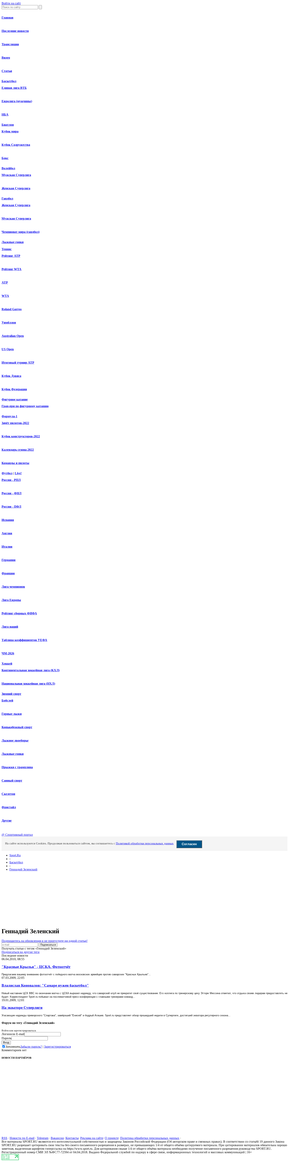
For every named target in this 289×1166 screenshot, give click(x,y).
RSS (4, 1138)
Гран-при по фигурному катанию (25, 406)
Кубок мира (10, 131)
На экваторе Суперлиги (22, 1007)
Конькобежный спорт (17, 727)
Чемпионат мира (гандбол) (21, 232)
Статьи (7, 71)
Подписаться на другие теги (21, 952)
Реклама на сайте (91, 1138)
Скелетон (8, 794)
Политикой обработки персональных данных (145, 843)
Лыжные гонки (13, 242)
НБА (5, 114)
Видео (6, 57)
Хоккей (7, 663)
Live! (18, 473)
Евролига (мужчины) (17, 101)
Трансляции (10, 44)
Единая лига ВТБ (14, 87)
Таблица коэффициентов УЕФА (24, 640)
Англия (7, 533)
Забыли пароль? (31, 1046)
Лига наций (10, 626)
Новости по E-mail (22, 1138)
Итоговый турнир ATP (18, 362)
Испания (8, 520)
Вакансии (57, 1138)
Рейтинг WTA (11, 269)
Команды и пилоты (15, 463)
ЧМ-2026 (8, 653)
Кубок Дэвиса (11, 376)
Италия (7, 546)
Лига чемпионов (13, 586)
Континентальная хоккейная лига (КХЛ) (31, 670)
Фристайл (9, 807)
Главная (7, 17)
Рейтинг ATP (11, 255)
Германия (9, 560)
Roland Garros (12, 309)
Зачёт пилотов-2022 (15, 423)
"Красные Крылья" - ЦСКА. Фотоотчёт (36, 967)
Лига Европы (11, 600)
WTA (5, 295)
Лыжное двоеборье (15, 740)
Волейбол (8, 168)
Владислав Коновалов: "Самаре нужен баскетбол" (45, 985)
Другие (7, 820)
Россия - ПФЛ (11, 506)
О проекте (112, 1138)
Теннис (7, 249)
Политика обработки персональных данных (149, 1138)
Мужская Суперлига (16, 175)
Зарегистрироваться (57, 1046)
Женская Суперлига (16, 188)
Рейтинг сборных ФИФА (19, 613)
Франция (8, 573)
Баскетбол (9, 81)
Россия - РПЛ (11, 480)
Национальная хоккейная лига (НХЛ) (28, 683)
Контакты (72, 1138)
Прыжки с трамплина (17, 767)
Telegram (42, 1138)
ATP (5, 282)
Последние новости (15, 31)
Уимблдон (9, 322)
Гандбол (7, 198)
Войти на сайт (11, 3)
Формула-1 (9, 416)
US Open (8, 349)
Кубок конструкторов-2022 (21, 436)
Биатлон (8, 124)
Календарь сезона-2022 (18, 449)
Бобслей (7, 700)
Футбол (7, 473)
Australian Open (13, 336)
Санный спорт (12, 780)
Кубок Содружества (16, 144)
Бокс (5, 158)
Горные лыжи (12, 713)
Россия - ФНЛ (11, 493)
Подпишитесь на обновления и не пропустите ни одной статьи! (44, 940)
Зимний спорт (11, 693)
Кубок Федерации (14, 389)
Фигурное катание (15, 399)
